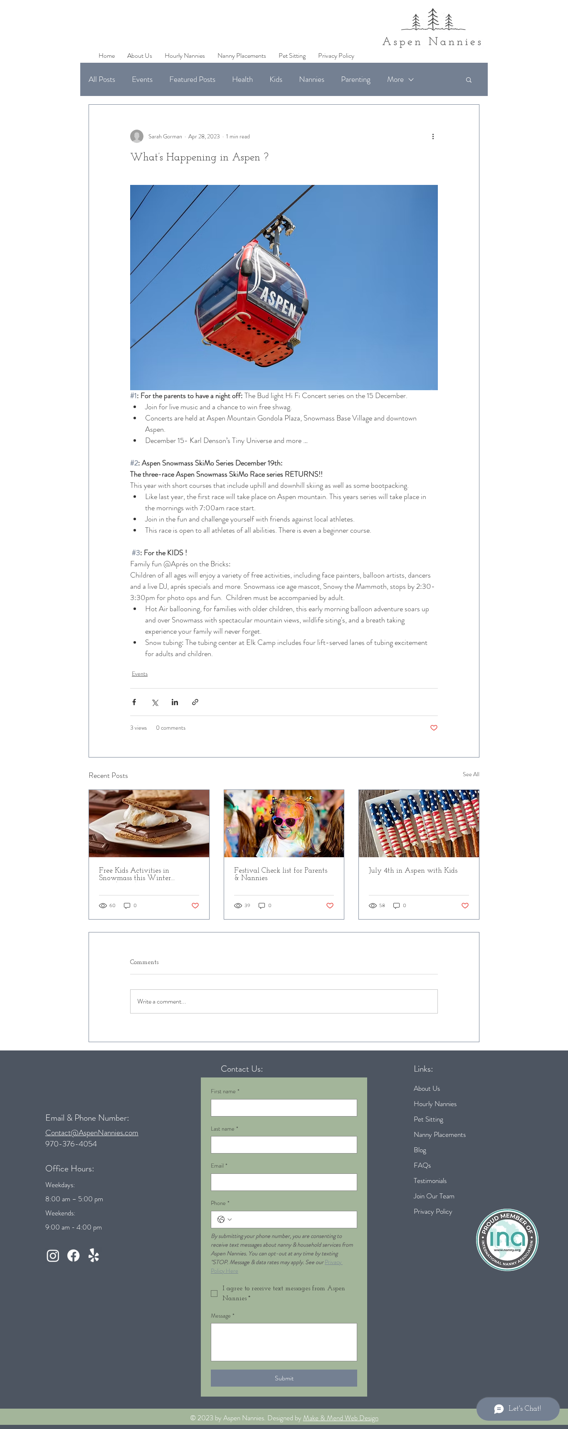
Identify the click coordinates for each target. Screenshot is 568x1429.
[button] (469, 79)
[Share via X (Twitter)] (154, 702)
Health (242, 79)
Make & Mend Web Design (340, 1418)
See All (471, 774)
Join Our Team (434, 1196)
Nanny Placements (440, 1134)
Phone (220, 1203)
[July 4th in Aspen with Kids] (419, 823)
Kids (275, 79)
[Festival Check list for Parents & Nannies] (284, 823)
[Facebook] (73, 1255)
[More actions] (433, 136)
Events (142, 79)
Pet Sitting (428, 1119)
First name (225, 1091)
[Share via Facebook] (134, 702)
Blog (420, 1150)
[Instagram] (53, 1255)
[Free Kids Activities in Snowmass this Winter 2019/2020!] (149, 823)
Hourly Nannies (435, 1104)
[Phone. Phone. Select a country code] (224, 1220)
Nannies (311, 79)
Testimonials (430, 1181)
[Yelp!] (94, 1255)
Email (219, 1166)
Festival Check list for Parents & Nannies (280, 874)
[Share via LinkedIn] (175, 702)
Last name (224, 1129)
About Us (427, 1088)
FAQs (422, 1165)
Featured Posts (192, 79)
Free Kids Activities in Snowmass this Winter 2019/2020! (135, 874)
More (395, 79)
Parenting (355, 79)
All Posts (102, 79)
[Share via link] (195, 702)
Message (223, 1316)
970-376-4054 (71, 1143)
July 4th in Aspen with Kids (413, 871)
